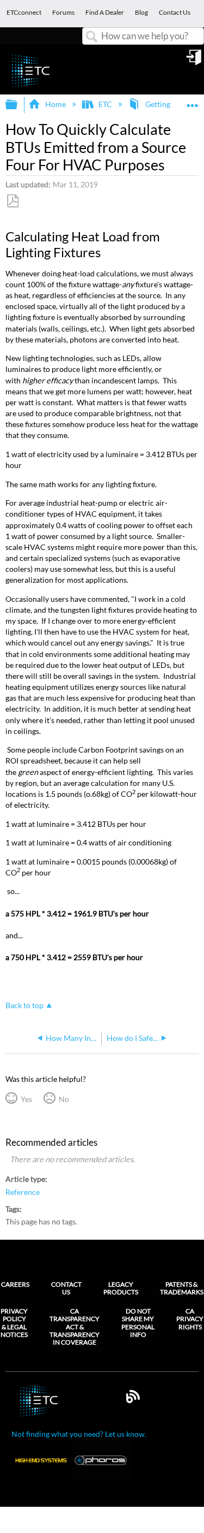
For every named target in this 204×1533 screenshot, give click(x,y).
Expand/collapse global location (193, 101)
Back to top (24, 1005)
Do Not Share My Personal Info (137, 1323)
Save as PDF (12, 201)
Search (92, 36)
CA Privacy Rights (189, 1319)
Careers (15, 1284)
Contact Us (66, 1288)
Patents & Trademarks (181, 1288)
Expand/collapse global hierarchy (18, 105)
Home (55, 104)
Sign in (195, 61)
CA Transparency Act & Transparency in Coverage (75, 1327)
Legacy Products (120, 1288)
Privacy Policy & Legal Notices (14, 1323)
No (64, 1099)
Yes (26, 1099)
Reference (22, 1192)
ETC (105, 104)
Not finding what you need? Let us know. (78, 1434)
